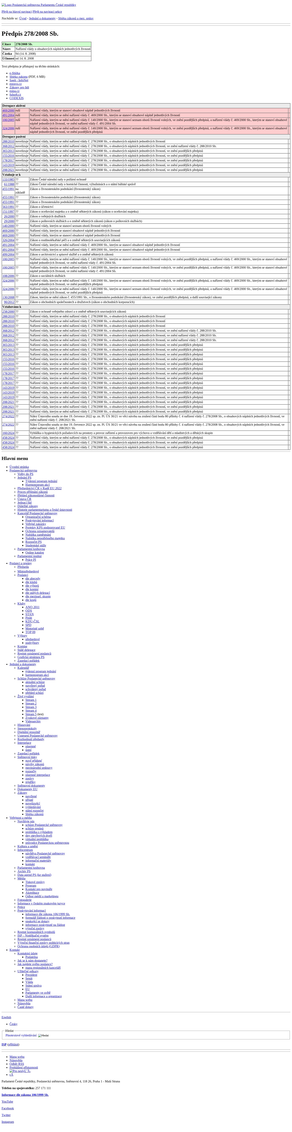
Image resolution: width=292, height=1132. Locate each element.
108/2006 (8, 275)
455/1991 (8, 189)
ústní (28, 750)
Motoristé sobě (34, 628)
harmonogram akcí (37, 675)
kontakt (30, 864)
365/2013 (8, 151)
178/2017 (8, 160)
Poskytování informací (39, 520)
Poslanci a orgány (21, 563)
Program (30, 885)
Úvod (22, 18)
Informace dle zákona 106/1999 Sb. (25, 1094)
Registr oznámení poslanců (34, 653)
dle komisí (31, 589)
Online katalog (34, 552)
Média (21, 878)
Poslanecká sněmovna (23, 470)
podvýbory (32, 642)
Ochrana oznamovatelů (39, 531)
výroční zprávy (34, 928)
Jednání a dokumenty (42, 18)
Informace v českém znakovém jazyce (41, 903)
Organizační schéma (38, 516)
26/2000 (9, 216)
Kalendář (23, 667)
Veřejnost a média (21, 817)
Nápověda (23, 1003)
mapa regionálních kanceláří (43, 967)
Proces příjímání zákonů (32, 492)
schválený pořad (35, 689)
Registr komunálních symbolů (36, 932)
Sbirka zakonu (19, 76)
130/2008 (8, 297)
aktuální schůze (35, 682)
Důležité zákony (27, 506)
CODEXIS (17, 98)
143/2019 (8, 165)
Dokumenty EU (27, 789)
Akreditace (32, 892)
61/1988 (9, 184)
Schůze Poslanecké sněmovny (36, 678)
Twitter (6, 1115)
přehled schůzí (34, 692)
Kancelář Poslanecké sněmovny (37, 513)
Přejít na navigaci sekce (47, 11)
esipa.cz (14, 91)
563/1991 (8, 206)
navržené (31, 796)
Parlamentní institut (29, 556)
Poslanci (22, 575)
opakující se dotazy (37, 921)
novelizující (32, 803)
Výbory (22, 635)
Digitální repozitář (28, 732)
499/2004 (8, 254)
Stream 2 (31, 703)
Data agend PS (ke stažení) (34, 875)
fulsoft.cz (15, 94)
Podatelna (31, 957)
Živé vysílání (25, 696)
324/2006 (8, 128)
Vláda (29, 982)
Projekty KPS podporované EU (45, 527)
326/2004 (8, 240)
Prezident (31, 974)
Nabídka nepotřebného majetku (45, 538)
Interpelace (24, 742)
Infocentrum (25, 850)
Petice (21, 907)
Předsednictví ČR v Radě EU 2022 (39, 488)
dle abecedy (32, 578)
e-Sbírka (15, 73)
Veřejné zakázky (35, 524)
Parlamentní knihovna (31, 549)
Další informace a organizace (43, 996)
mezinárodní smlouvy (38, 767)
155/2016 (8, 155)
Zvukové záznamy (37, 717)
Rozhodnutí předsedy (30, 739)
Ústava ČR (24, 499)
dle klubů (31, 582)
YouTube (7, 1101)
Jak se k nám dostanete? (32, 960)
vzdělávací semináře (38, 857)
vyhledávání (33, 807)
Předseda (23, 566)
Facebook (8, 1108)
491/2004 (8, 115)
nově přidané (33, 760)
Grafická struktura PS (30, 657)
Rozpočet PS (33, 541)
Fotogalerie (24, 900)
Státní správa (33, 985)
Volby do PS (25, 474)
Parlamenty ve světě (37, 992)
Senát (28, 978)
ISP (4, 1044)
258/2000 (8, 311)
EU (27, 989)
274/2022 (8, 416)
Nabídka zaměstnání (38, 534)
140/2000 (8, 226)
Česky (13, 1024)
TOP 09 (30, 632)
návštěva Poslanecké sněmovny (45, 853)
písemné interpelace (37, 775)
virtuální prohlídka (36, 839)
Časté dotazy (25, 1007)
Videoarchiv (33, 721)
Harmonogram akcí (37, 484)
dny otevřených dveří (38, 835)
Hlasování (23, 725)
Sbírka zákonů (34, 814)
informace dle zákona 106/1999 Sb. (47, 914)
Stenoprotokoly (27, 728)
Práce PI (30, 559)
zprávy (29, 778)
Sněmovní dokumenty (31, 785)
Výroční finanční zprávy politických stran (43, 942)
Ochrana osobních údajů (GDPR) (38, 946)
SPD (28, 625)
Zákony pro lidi (19, 87)
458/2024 (8, 437)
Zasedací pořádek (28, 660)
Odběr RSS (17, 1064)
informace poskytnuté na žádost (45, 925)
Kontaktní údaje (27, 953)
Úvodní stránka (19, 467)
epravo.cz (16, 83)
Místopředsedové (28, 571)
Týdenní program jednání (41, 481)
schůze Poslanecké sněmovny (44, 825)
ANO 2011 (32, 607)
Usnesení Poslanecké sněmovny (37, 735)
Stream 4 (31, 710)
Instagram (8, 1121)
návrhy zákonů (34, 764)
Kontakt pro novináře (38, 889)
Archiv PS (24, 871)
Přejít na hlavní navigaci (17, 11)
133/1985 (8, 179)
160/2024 (8, 433)
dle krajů (30, 600)
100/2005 (8, 120)
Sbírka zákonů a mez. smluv (76, 18)
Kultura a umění (27, 846)
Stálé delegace (26, 650)
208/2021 (8, 170)
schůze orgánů (34, 828)
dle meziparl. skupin (38, 596)
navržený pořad (35, 685)
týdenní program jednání (40, 671)
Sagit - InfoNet (19, 80)
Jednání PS (24, 477)
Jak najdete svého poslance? (35, 964)
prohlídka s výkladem (38, 832)
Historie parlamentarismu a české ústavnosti (44, 509)
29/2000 (9, 221)
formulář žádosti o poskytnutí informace (50, 917)
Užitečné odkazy (28, 971)
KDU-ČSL (32, 621)
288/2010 (8, 141)
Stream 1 (31, 700)
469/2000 (8, 110)
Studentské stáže (35, 545)
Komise (22, 646)
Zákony (22, 792)
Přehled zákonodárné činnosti (35, 495)
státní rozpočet (34, 810)
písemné (30, 746)
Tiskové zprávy (35, 882)
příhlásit (13, 1044)
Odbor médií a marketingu (41, 896)
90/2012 (9, 302)
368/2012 (8, 146)
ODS (28, 610)
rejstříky (30, 782)
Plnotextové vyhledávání (21, 1035)
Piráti (28, 617)
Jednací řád (24, 502)
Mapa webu (24, 999)
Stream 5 (31, 714)
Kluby (21, 603)
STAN (29, 614)
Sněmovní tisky (27, 757)
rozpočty (30, 771)
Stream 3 (31, 707)
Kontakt (15, 949)
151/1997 (8, 211)
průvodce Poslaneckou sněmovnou (47, 842)
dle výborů (32, 585)
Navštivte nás (25, 821)
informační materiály (38, 860)
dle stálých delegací (37, 592)
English (6, 1017)
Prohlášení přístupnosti (24, 1067)
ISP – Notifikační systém (32, 935)
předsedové (32, 639)
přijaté (29, 800)
